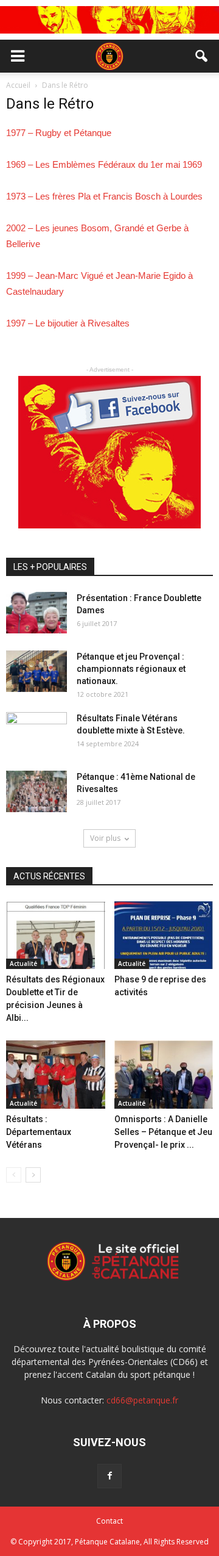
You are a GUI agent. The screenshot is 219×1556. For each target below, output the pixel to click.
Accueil (19, 85)
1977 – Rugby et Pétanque (58, 133)
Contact (109, 1521)
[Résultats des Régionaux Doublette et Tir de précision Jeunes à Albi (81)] (55, 935)
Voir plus (105, 838)
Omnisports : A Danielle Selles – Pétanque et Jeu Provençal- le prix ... (163, 1132)
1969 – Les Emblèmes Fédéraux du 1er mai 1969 (104, 164)
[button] (202, 56)
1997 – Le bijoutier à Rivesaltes (68, 323)
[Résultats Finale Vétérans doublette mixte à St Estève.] (36, 733)
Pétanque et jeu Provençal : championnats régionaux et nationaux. (131, 669)
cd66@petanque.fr (142, 1400)
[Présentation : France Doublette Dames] (36, 613)
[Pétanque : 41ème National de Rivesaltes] (36, 792)
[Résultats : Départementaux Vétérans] (55, 1074)
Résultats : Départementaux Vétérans (38, 1132)
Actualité (23, 963)
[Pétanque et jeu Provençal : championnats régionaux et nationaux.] (36, 671)
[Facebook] (109, 1476)
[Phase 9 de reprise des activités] (164, 935)
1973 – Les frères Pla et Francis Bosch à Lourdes (104, 196)
